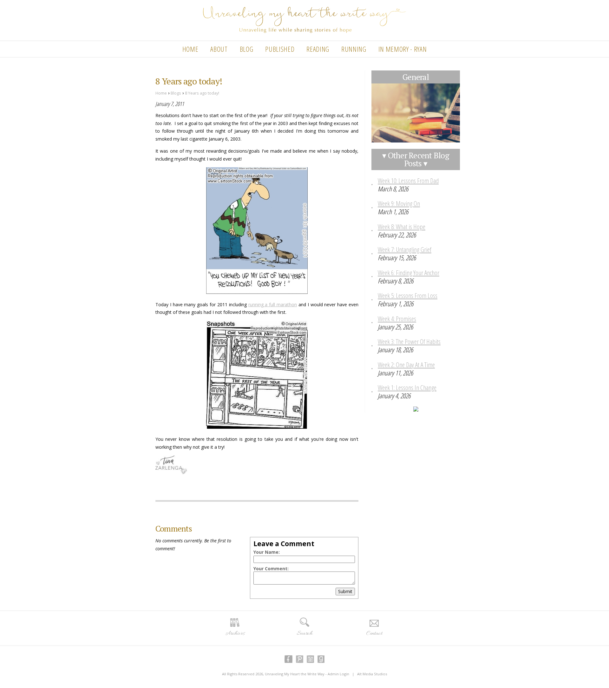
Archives (235, 633)
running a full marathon (272, 304)
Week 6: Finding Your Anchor (408, 272)
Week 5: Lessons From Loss (407, 295)
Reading (317, 49)
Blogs (176, 93)
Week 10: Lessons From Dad (408, 180)
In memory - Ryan (402, 49)
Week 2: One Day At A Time (406, 365)
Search (304, 633)
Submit (345, 591)
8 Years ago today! (202, 93)
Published (279, 49)
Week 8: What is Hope (401, 226)
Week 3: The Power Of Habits (409, 341)
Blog (246, 49)
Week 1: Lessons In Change (407, 387)
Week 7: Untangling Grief (404, 249)
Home (190, 49)
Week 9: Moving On (399, 203)
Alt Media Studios (372, 673)
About (218, 49)
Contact (374, 633)
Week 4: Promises (397, 318)
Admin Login (338, 673)
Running (353, 49)
